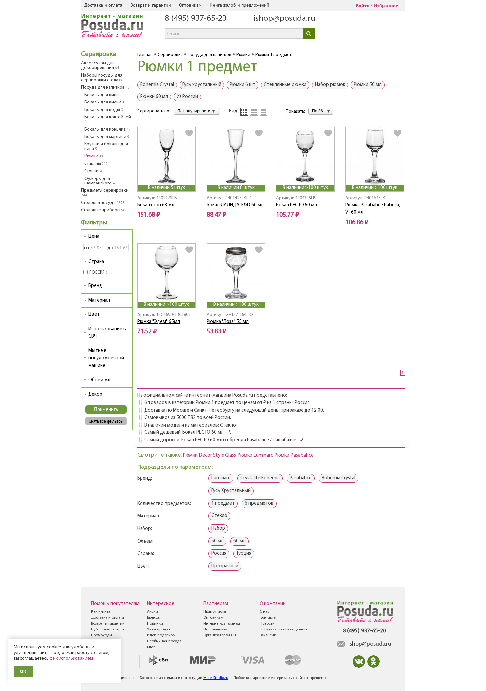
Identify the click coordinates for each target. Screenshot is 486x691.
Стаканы (96, 163)
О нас (264, 612)
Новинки (155, 624)
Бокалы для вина (104, 95)
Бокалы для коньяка (107, 129)
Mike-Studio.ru (215, 678)
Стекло (219, 515)
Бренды (153, 618)
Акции (152, 612)
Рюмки (93, 156)
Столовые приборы (103, 210)
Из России (187, 96)
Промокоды (101, 635)
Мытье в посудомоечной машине (106, 358)
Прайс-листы (214, 612)
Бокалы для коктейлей (107, 119)
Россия (218, 553)
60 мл (239, 541)
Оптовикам (190, 5)
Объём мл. (99, 380)
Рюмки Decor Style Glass (209, 455)
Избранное (385, 5)
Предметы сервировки (105, 192)
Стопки (93, 171)
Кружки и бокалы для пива (106, 146)
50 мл (217, 541)
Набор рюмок (330, 84)
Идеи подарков (161, 635)
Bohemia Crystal (157, 84)
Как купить (100, 612)
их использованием (73, 658)
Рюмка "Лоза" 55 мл (228, 321)
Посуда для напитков (106, 87)
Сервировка (98, 54)
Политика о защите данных (284, 629)
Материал (99, 300)
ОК (23, 671)
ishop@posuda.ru (284, 18)
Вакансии (268, 635)
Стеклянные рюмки (285, 84)
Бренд (95, 285)
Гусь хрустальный (201, 84)
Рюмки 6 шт (242, 84)
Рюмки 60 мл (154, 96)
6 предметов (259, 503)
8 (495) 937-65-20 (195, 18)
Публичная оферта (107, 629)
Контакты (268, 618)
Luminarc (220, 478)
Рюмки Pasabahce (294, 455)
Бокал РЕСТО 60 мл (296, 205)
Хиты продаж (159, 629)
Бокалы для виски (104, 102)
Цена (93, 236)
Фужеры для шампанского (100, 181)
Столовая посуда (103, 202)
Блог (151, 647)
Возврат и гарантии (150, 5)
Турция (243, 553)
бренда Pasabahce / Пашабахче (263, 440)
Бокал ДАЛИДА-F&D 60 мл (235, 205)
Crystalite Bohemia (260, 478)
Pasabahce (301, 478)
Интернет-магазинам (221, 624)
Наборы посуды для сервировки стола (102, 78)
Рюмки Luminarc (255, 455)
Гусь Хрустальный (231, 490)
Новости (267, 624)
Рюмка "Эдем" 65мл (158, 321)
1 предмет (223, 503)
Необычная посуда (164, 641)
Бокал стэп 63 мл (155, 205)
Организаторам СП (219, 635)
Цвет (94, 314)
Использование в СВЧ (107, 333)
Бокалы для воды (103, 109)
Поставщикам (215, 629)
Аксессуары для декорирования (100, 65)
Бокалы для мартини (106, 136)
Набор (218, 528)
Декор (95, 394)
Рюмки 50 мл (368, 84)
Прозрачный (224, 566)
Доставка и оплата (103, 5)
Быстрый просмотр (167, 175)
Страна (96, 261)
